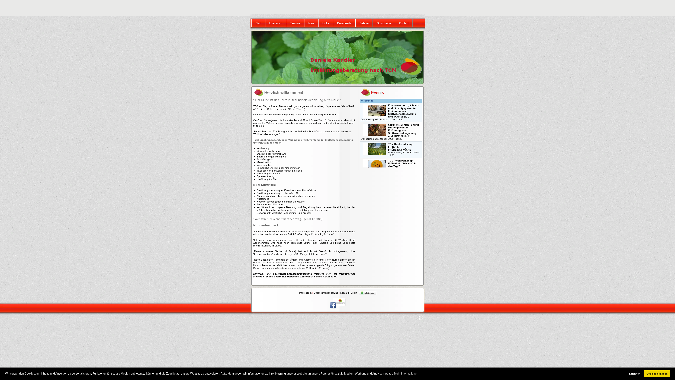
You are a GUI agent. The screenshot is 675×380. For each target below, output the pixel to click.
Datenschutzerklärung (326, 292)
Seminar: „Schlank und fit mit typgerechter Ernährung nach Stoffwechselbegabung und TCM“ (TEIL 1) (403, 130)
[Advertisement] (315, 8)
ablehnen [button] (634, 373)
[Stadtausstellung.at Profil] (367, 292)
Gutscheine (384, 23)
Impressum (305, 292)
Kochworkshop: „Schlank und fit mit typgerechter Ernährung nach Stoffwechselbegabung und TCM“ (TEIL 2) (403, 111)
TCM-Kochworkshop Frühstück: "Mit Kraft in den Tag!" (402, 163)
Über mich (275, 23)
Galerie (364, 23)
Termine (295, 23)
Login (354, 292)
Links (325, 23)
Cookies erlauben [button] (657, 373)
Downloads (344, 23)
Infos (311, 23)
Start (258, 23)
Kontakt (404, 23)
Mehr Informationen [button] (406, 373)
